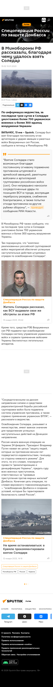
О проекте (6, 633)
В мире (4, 609)
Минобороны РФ (9, 572)
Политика (16, 609)
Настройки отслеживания (28, 654)
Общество (30, 609)
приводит (37, 207)
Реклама (16, 633)
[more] (48, 216)
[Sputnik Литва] (8, 21)
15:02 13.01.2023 (8, 66)
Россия (22, 572)
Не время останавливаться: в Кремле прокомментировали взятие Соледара (24, 548)
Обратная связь (8, 654)
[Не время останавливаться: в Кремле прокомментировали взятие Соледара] (26, 517)
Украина (31, 572)
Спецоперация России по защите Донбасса (23, 301)
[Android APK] (10, 662)
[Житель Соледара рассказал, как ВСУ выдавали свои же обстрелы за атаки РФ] (26, 279)
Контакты (25, 633)
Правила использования (12, 640)
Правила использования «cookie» (16, 644)
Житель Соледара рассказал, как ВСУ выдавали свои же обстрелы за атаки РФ (24, 310)
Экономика (45, 609)
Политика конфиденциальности (16, 636)
